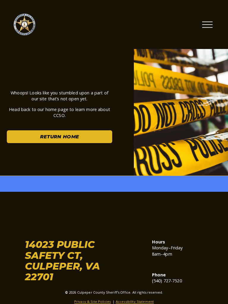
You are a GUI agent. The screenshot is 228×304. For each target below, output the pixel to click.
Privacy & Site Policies (92, 301)
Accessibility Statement (135, 301)
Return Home (59, 137)
